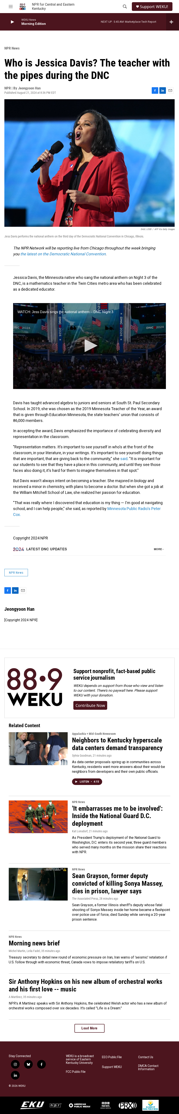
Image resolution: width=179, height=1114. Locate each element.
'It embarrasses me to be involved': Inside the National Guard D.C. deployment (117, 816)
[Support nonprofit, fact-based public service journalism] (35, 688)
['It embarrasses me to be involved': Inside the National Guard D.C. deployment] (38, 816)
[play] (12, 21)
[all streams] (172, 22)
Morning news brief (34, 943)
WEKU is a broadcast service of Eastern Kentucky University (80, 1059)
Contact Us (145, 1057)
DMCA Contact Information (148, 1067)
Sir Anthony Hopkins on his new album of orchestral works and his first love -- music (85, 985)
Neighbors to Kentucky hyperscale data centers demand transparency (117, 744)
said (123, 458)
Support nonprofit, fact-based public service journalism (114, 674)
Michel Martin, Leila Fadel (24, 951)
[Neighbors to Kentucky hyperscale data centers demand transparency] (38, 748)
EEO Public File (112, 1057)
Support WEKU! (154, 6)
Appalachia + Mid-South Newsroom (94, 733)
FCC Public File (76, 1071)
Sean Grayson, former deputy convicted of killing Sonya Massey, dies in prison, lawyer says (117, 883)
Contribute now (90, 705)
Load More (89, 1028)
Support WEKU (112, 1067)
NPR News (12, 48)
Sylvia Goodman (81, 755)
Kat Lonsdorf (80, 831)
